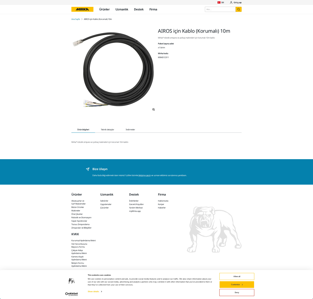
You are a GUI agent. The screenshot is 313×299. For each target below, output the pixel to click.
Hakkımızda (163, 200)
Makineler (75, 210)
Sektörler (104, 200)
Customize (235, 284)
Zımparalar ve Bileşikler (81, 227)
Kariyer (161, 204)
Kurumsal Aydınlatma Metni (83, 240)
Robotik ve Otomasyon (81, 217)
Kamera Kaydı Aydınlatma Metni (79, 258)
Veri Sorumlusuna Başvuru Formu (79, 245)
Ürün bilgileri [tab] (83, 129)
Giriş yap (238, 2)
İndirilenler (134, 200)
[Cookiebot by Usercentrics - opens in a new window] (71, 294)
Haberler (162, 207)
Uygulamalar (106, 204)
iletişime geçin (145, 175)
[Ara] (238, 9)
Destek (139, 9)
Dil (222, 2)
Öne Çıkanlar (77, 214)
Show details (93, 291)
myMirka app (135, 211)
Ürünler (104, 9)
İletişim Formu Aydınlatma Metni (79, 264)
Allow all (236, 276)
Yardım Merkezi (136, 207)
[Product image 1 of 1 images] (113, 70)
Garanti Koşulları (136, 204)
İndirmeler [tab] (130, 129)
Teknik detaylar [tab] (107, 129)
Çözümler (104, 207)
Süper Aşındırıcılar (79, 221)
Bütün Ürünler (77, 207)
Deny (237, 292)
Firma (153, 9)
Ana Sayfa (75, 19)
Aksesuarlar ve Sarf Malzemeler (78, 202)
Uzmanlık (121, 9)
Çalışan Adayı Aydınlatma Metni (79, 252)
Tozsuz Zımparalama (80, 224)
